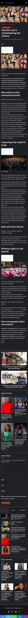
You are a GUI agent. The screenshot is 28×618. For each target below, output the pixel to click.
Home (4, 24)
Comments (23, 510)
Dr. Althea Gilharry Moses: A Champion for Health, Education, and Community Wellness (7, 445)
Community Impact (10, 24)
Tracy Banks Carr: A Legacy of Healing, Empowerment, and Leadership (6, 417)
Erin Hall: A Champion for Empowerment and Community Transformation (20, 441)
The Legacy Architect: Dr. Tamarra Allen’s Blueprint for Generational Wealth (21, 412)
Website (3, 490)
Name (3, 479)
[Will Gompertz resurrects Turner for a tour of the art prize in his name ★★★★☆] (6, 529)
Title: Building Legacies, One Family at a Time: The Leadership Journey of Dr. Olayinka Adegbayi (7, 575)
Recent (13, 510)
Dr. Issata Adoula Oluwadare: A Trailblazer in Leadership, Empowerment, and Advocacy (18, 549)
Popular (4, 510)
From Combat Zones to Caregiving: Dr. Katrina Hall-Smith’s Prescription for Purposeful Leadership (6, 595)
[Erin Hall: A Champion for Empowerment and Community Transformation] (21, 430)
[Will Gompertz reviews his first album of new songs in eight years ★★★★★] (6, 516)
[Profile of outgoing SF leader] (6, 523)
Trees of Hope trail (17, 309)
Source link (4, 346)
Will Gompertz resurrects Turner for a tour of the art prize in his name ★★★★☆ (18, 529)
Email (3, 485)
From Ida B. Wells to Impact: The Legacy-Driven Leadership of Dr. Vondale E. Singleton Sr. (20, 574)
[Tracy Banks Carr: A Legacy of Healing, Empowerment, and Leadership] (7, 405)
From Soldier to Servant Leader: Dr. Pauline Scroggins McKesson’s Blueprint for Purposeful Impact (21, 595)
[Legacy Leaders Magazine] (10, 2)
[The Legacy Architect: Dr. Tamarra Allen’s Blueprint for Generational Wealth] (21, 402)
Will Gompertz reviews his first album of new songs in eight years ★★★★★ (18, 516)
